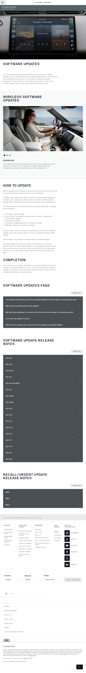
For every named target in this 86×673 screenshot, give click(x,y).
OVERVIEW (38, 529)
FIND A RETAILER (73, 579)
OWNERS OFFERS (24, 538)
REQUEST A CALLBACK (25, 549)
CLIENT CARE (38, 532)
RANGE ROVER (8, 529)
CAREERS (6, 606)
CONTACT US (7, 615)
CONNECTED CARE (40, 547)
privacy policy (63, 654)
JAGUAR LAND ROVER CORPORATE (14, 631)
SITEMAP (6, 627)
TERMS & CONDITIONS (10, 610)
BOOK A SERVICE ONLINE (42, 540)
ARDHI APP (38, 535)
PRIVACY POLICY (9, 619)
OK (79, 667)
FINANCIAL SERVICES (25, 543)
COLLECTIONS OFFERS (25, 540)
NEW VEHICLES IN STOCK (24, 555)
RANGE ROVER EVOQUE (8, 541)
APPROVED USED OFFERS (24, 534)
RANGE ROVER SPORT (8, 532)
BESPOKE (7, 545)
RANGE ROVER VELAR (8, 537)
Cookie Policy (32, 655)
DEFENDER (57, 535)
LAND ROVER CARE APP (41, 537)
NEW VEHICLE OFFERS (25, 531)
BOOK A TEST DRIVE (25, 546)
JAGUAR (56, 540)
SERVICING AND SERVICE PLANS (42, 543)
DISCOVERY (57, 538)
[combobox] (13, 579)
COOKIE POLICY (8, 623)
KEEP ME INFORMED (25, 551)
